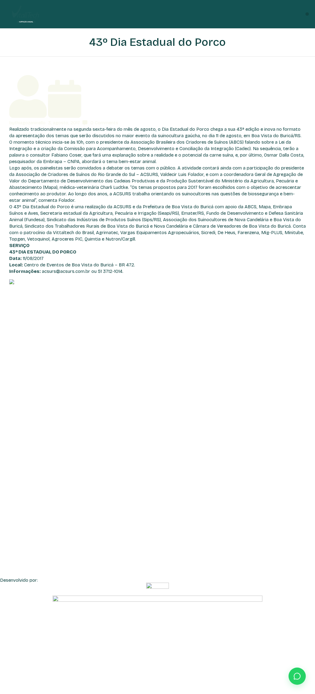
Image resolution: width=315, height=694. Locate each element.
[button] (307, 14)
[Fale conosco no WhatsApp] (297, 676)
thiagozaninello (30, 123)
